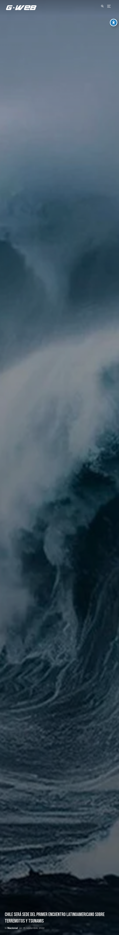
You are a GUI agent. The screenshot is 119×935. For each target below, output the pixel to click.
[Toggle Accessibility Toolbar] (113, 22)
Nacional (12, 928)
